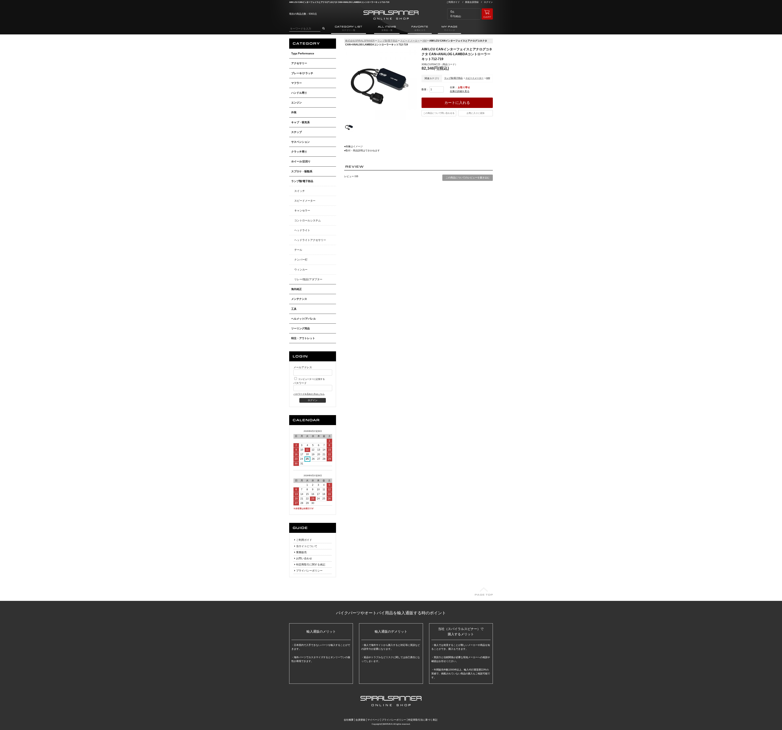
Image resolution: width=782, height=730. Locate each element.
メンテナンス (299, 298)
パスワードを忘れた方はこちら (308, 394)
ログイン (488, 2)
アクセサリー (299, 63)
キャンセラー (302, 210)
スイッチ (299, 190)
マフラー (296, 83)
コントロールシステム (307, 220)
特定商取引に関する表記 (310, 564)
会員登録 (360, 719)
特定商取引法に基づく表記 (422, 719)
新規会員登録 (472, 2)
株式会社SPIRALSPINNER (360, 40)
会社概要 (349, 719)
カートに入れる (457, 103)
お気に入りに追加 (475, 113)
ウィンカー (301, 269)
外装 (294, 112)
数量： (425, 89)
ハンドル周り (299, 92)
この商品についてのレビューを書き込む (468, 177)
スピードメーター (304, 200)
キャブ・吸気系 (300, 122)
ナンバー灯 (301, 259)
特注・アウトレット (303, 338)
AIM (424, 40)
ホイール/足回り (301, 161)
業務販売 (301, 552)
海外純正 (296, 289)
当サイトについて (306, 546)
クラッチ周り (299, 151)
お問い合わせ (304, 558)
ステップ (296, 132)
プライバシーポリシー (309, 570)
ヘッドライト (302, 230)
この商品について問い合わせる (439, 113)
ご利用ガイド (453, 2)
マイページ (373, 719)
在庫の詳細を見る (459, 91)
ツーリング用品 (300, 328)
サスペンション (300, 141)
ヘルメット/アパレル (303, 318)
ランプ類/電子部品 (302, 181)
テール (298, 249)
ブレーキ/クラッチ (302, 73)
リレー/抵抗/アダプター (308, 279)
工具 (294, 308)
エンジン (296, 102)
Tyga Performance (302, 53)
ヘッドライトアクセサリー (310, 240)
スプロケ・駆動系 (301, 171)
